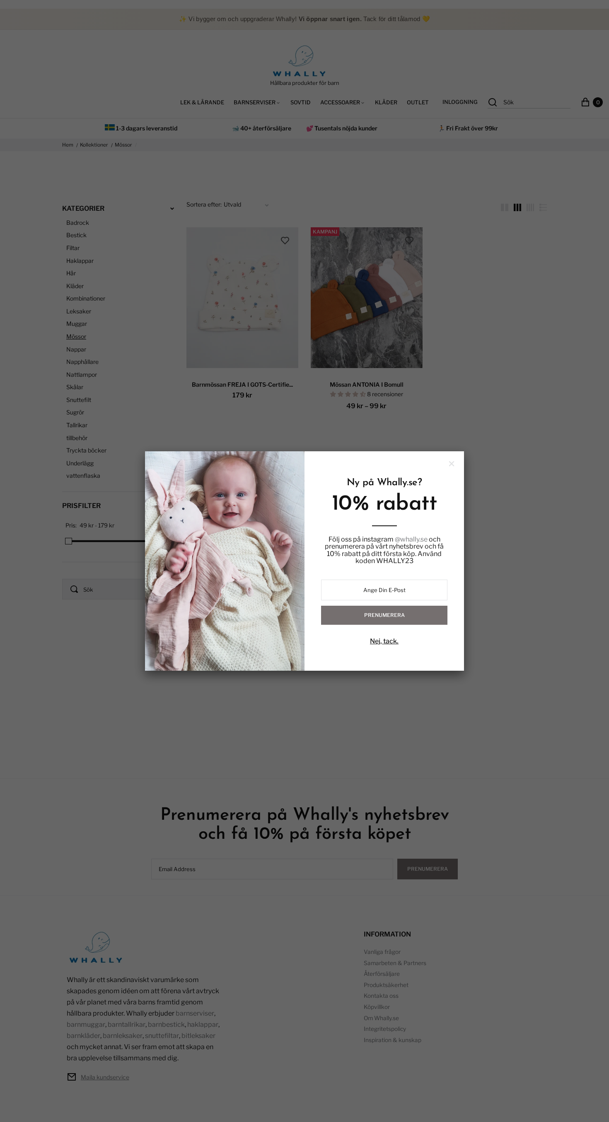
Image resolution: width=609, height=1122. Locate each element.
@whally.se (411, 539)
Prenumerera (384, 615)
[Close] (452, 464)
